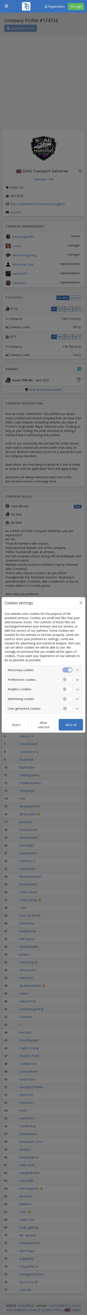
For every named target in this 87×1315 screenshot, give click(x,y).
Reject (16, 725)
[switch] (67, 679)
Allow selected (43, 725)
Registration (56, 6)
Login (77, 6)
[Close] (81, 603)
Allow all (70, 725)
